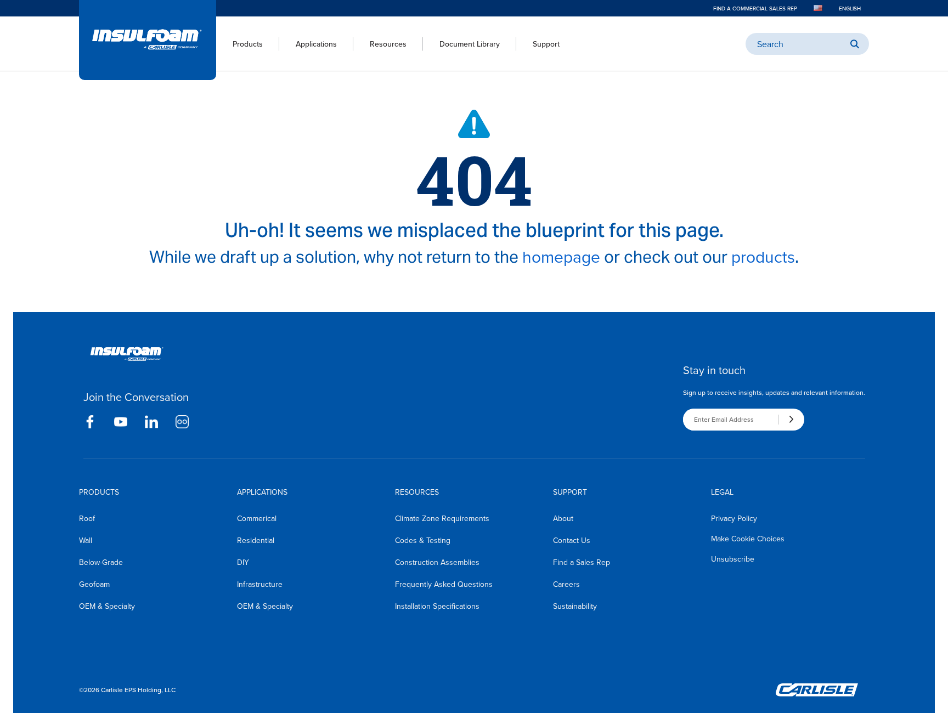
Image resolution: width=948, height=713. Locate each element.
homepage (561, 256)
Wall (85, 540)
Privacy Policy (734, 518)
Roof (87, 518)
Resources (388, 43)
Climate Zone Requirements (442, 518)
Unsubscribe (732, 558)
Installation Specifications (437, 606)
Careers (566, 584)
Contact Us (571, 540)
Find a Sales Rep (581, 562)
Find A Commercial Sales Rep (755, 8)
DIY (243, 562)
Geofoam (94, 584)
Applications (316, 43)
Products (248, 43)
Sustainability (575, 606)
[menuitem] (239, 43)
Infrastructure (260, 584)
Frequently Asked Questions (444, 584)
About (563, 518)
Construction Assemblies (437, 562)
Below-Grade (101, 562)
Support (546, 43)
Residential (255, 540)
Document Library (469, 43)
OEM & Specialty (107, 606)
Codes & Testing (422, 540)
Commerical (256, 518)
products (763, 256)
